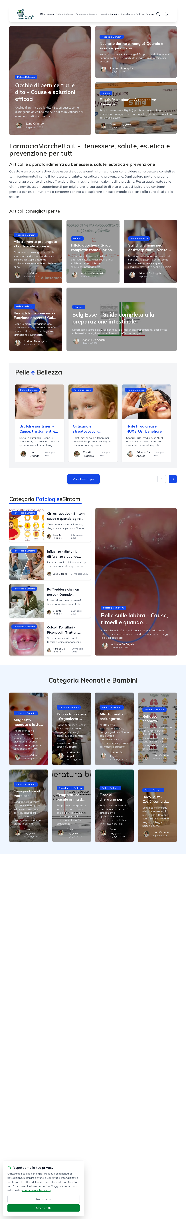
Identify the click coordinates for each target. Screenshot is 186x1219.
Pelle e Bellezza (64, 14)
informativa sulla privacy (36, 1190)
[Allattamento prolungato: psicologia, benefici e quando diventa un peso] (114, 729)
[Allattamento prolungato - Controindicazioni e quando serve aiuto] (35, 251)
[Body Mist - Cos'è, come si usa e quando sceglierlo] (157, 806)
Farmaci (150, 14)
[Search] (158, 14)
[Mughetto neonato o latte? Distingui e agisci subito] (28, 729)
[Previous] (161, 479)
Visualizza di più (83, 479)
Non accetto (43, 1199)
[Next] (173, 479)
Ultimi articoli (47, 14)
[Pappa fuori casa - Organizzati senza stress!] (71, 729)
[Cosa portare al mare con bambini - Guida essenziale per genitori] (28, 806)
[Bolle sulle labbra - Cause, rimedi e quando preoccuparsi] (136, 582)
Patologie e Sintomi (86, 14)
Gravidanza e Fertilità (132, 14)
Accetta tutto (44, 1208)
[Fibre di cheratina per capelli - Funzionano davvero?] (114, 806)
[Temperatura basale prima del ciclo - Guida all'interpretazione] (71, 806)
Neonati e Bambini (109, 14)
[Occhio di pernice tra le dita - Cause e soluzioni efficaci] (50, 80)
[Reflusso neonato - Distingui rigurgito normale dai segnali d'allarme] (157, 729)
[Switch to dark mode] (166, 14)
